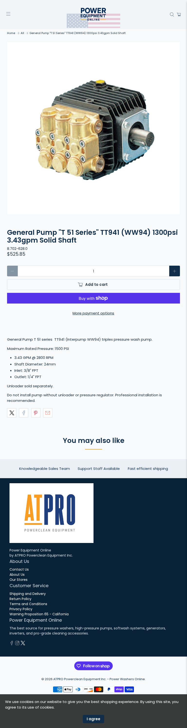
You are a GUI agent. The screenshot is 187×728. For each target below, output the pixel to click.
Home (11, 33)
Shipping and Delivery (27, 593)
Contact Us (19, 569)
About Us (17, 574)
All (22, 33)
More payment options (93, 313)
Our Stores (18, 579)
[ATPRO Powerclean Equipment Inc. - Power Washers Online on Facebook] (11, 644)
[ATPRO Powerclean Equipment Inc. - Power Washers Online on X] (23, 644)
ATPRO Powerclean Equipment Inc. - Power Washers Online (99, 679)
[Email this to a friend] (47, 412)
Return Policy (20, 598)
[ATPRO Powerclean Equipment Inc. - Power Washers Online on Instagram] (17, 644)
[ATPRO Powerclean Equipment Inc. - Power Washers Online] (93, 14)
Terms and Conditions (28, 603)
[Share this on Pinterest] (35, 412)
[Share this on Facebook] (23, 412)
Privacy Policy (20, 609)
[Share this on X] (11, 412)
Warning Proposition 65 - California (39, 614)
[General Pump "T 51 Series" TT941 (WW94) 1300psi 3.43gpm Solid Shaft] (93, 128)
